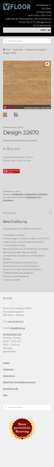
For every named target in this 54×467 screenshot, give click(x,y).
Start (8, 49)
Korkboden (18, 49)
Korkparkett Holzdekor (36, 49)
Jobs (5, 395)
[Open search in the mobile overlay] (27, 40)
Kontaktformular (10, 388)
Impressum (8, 369)
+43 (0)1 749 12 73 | (27, 22)
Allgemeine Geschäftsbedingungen (19, 382)
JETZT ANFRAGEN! (42, 26)
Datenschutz (9, 376)
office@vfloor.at (43, 22)
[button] (47, 64)
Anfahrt (6, 363)
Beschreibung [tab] (9, 213)
